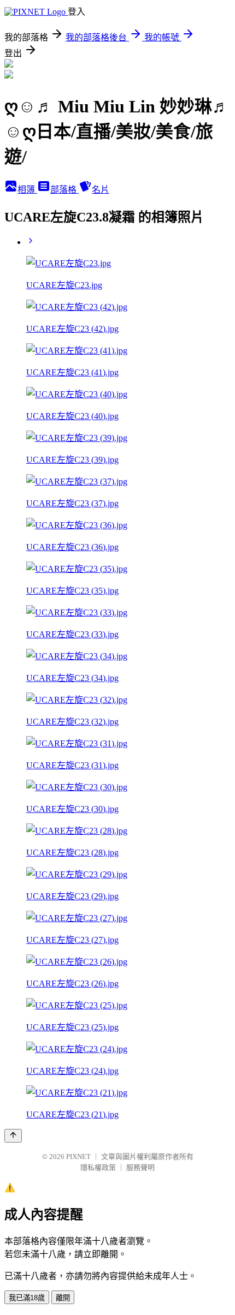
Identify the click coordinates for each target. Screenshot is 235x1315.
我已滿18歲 (27, 1298)
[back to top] (13, 1136)
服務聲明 (140, 1167)
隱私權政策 (98, 1167)
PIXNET (78, 1156)
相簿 (27, 189)
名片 (100, 189)
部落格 (64, 189)
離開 (63, 1298)
